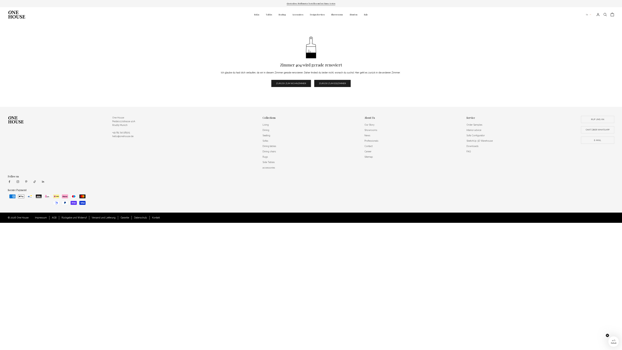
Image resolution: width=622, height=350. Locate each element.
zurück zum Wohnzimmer (291, 83)
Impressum (41, 217)
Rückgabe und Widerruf (74, 217)
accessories (269, 167)
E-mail (597, 140)
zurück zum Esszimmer (332, 83)
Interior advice (473, 130)
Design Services (317, 14)
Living (266, 124)
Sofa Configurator (475, 135)
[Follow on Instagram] (17, 181)
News (367, 135)
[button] (613, 341)
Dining (266, 130)
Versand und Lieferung (103, 217)
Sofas (256, 14)
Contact (368, 146)
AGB (54, 217)
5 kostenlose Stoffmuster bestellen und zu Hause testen (311, 3)
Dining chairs (269, 151)
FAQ (468, 151)
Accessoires (297, 14)
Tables (269, 14)
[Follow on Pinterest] (26, 181)
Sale (366, 14)
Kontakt (156, 217)
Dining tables (269, 146)
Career (367, 151)
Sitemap (368, 157)
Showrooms (337, 14)
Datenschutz (140, 217)
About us (353, 14)
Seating (282, 14)
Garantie (125, 217)
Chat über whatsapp (598, 129)
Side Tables (269, 162)
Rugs (265, 157)
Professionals (371, 141)
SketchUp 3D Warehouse (479, 141)
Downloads (472, 146)
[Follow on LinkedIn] (43, 181)
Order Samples (474, 124)
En (587, 14)
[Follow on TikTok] (34, 181)
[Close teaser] (607, 335)
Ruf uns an (597, 119)
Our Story (369, 124)
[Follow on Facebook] (9, 181)
